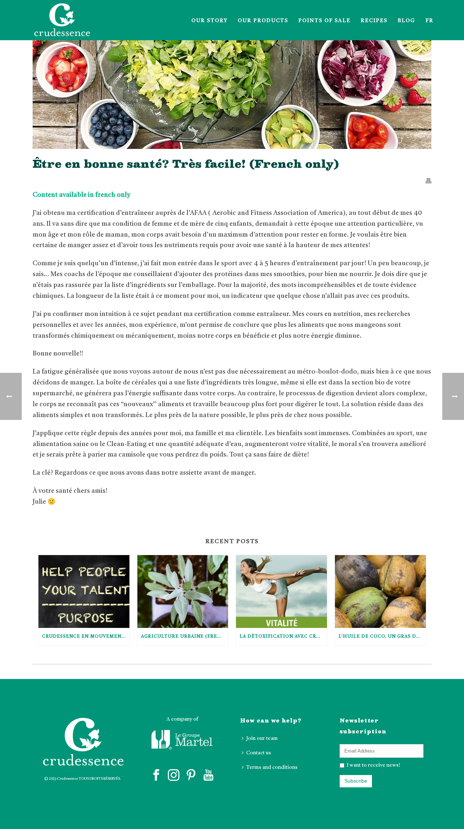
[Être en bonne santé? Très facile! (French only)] (232, 94)
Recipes (374, 20)
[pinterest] (191, 775)
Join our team (262, 738)
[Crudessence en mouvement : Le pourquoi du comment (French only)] (83, 591)
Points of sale (324, 20)
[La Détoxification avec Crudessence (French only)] (281, 591)
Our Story (209, 20)
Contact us (258, 752)
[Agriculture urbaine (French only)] (182, 591)
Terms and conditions (272, 767)
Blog (406, 20)
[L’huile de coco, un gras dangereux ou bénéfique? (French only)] (380, 591)
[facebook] (156, 775)
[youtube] (208, 775)
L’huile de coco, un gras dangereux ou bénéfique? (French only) (382, 636)
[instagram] (173, 775)
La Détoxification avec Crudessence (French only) (283, 636)
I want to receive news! (372, 765)
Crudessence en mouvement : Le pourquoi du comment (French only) (85, 636)
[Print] (428, 180)
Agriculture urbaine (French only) (184, 636)
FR (430, 20)
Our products (263, 20)
